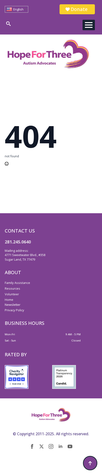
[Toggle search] (8, 23)
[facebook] (32, 446)
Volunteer (12, 294)
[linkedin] (60, 446)
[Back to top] (90, 463)
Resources (12, 288)
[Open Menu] (89, 25)
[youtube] (70, 446)
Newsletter (12, 304)
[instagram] (51, 446)
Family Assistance (17, 283)
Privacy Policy (14, 310)
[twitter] (41, 446)
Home (9, 299)
